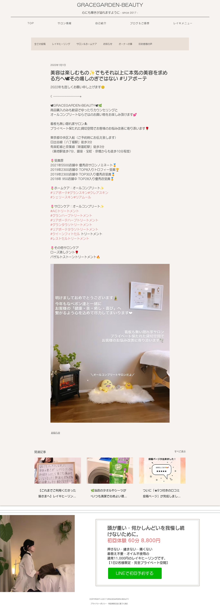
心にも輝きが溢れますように (101, 12)
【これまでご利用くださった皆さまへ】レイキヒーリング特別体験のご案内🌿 (57, 494)
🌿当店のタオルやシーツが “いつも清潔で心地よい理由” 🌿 (109, 494)
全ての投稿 (40, 44)
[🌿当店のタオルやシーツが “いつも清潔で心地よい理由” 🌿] (110, 471)
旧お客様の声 (145, 44)
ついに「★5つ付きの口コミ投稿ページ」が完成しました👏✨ (162, 494)
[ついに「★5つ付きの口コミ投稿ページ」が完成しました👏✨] (162, 471)
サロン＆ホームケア (87, 44)
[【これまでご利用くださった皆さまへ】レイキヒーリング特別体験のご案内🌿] (57, 471)
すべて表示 (180, 451)
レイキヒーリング (61, 44)
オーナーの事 (125, 44)
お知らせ (107, 44)
